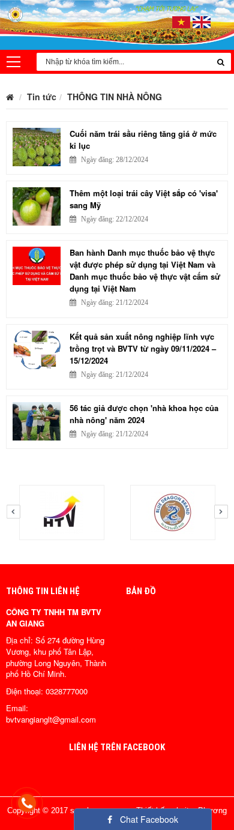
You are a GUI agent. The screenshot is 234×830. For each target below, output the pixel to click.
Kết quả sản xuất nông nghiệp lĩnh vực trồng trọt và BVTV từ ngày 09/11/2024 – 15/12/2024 (143, 348)
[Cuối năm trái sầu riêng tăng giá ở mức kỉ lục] (37, 147)
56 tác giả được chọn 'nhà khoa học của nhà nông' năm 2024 (144, 414)
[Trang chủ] (10, 97)
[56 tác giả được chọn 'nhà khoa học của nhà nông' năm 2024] (37, 421)
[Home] (117, 23)
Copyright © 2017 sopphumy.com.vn (70, 810)
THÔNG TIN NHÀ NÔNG (114, 97)
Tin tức (41, 97)
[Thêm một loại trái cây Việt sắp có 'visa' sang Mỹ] (37, 206)
